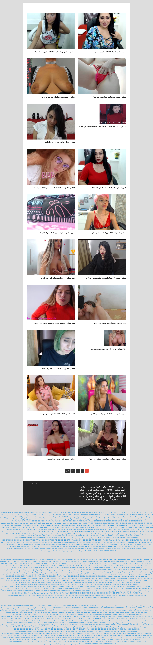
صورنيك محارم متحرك (109, 517)
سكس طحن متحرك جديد (86, 538)
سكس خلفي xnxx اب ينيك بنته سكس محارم (108, 233)
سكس (120, 486)
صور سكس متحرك (109, 519)
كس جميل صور (147, 512)
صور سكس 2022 (110, 533)
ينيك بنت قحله (13, 517)
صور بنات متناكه (5, 514)
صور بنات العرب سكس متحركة (21, 514)
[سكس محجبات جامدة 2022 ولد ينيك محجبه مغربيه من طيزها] (102, 114)
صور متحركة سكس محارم (124, 533)
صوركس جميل (122, 517)
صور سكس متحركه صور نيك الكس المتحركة (57, 233)
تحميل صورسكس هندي (105, 512)
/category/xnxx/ (44, 531)
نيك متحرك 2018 (137, 512)
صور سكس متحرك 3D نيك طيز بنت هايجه (109, 52)
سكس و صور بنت (112, 544)
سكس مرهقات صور (60, 523)
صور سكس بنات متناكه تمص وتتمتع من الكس (108, 414)
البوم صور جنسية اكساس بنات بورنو (58, 550)
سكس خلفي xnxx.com (67, 527)
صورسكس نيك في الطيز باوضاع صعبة (41, 523)
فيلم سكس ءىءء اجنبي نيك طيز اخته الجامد (58, 278)
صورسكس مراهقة (121, 525)
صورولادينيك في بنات (26, 519)
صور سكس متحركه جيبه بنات (142, 517)
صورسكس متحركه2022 (82, 519)
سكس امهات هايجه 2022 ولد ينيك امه (60, 142)
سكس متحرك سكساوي (146, 527)
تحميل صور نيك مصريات (74, 523)
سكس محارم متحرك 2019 (122, 512)
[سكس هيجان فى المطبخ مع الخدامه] (51, 439)
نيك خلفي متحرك (97, 519)
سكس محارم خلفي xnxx (18, 531)
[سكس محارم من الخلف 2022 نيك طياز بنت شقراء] (51, 32)
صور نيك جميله (53, 517)
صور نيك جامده (26, 527)
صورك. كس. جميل (75, 517)
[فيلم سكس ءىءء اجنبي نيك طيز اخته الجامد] (51, 258)
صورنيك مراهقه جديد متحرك (108, 527)
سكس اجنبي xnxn (24, 517)
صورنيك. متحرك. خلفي (83, 525)
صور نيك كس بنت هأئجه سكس (50, 525)
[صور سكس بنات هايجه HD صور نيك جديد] (102, 303)
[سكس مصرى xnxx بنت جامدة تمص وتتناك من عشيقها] (51, 167)
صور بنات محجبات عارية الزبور (11, 527)
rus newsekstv (63, 517)
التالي (67, 470)
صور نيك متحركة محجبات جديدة (128, 527)
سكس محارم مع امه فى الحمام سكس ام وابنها (107, 459)
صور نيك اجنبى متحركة (125, 544)
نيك (104, 486)
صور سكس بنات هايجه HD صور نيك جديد (110, 323)
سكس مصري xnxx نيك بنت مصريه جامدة (58, 368)
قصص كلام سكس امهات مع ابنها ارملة (87, 527)
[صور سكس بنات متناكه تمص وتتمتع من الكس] (102, 393)
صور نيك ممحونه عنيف (123, 519)
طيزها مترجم (43, 550)
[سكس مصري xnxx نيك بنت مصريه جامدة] (51, 348)
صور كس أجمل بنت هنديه (66, 519)
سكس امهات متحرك (128, 529)
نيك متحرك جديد (133, 525)
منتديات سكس (144, 525)
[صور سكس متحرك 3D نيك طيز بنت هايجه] (102, 32)
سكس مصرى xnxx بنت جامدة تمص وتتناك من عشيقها (53, 187)
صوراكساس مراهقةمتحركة (31, 525)
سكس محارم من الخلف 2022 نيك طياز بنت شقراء (55, 52)
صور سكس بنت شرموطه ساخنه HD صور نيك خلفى (54, 323)
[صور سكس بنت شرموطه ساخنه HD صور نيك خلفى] (51, 303)
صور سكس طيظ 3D (12, 519)
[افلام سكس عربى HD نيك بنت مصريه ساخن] (102, 339)
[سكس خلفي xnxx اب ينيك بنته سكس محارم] (102, 212)
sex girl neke (42, 519)
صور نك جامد (44, 546)
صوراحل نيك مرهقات (38, 533)
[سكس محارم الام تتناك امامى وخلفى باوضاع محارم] (102, 258)
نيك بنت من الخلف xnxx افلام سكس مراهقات (56, 414)
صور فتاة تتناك (34, 546)
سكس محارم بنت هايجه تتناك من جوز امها (109, 97)
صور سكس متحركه (141, 529)
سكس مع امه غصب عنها (67, 525)
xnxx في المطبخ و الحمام (63, 533)
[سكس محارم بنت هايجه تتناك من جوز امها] (102, 77)
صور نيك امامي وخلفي (21, 523)
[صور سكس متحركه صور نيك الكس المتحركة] (51, 212)
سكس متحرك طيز (78, 533)
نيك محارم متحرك (71, 538)
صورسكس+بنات (33, 531)
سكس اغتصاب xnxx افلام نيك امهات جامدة (58, 97)
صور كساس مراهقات (113, 529)
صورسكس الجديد (54, 527)
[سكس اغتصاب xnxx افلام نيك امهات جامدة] (51, 77)
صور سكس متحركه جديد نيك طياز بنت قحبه (109, 187)
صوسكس (53, 531)
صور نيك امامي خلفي (77, 550)
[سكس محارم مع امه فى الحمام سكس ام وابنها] (102, 439)
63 (73, 470)
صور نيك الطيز (50, 533)
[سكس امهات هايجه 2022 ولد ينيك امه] (51, 122)
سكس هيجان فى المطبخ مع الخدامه (61, 459)
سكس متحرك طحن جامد (39, 527)
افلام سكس (94, 486)
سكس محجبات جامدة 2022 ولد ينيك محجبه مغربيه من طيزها (102, 126)
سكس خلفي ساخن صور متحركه (11, 525)
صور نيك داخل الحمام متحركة (94, 533)
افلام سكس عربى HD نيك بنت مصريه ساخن (108, 349)
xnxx (111, 486)
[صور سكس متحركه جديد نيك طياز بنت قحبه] (102, 167)
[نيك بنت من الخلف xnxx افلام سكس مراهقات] (51, 393)
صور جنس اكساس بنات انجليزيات (42, 514)
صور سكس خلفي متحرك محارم (92, 517)
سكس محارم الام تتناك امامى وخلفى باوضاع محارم (106, 278)
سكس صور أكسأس (108, 525)
